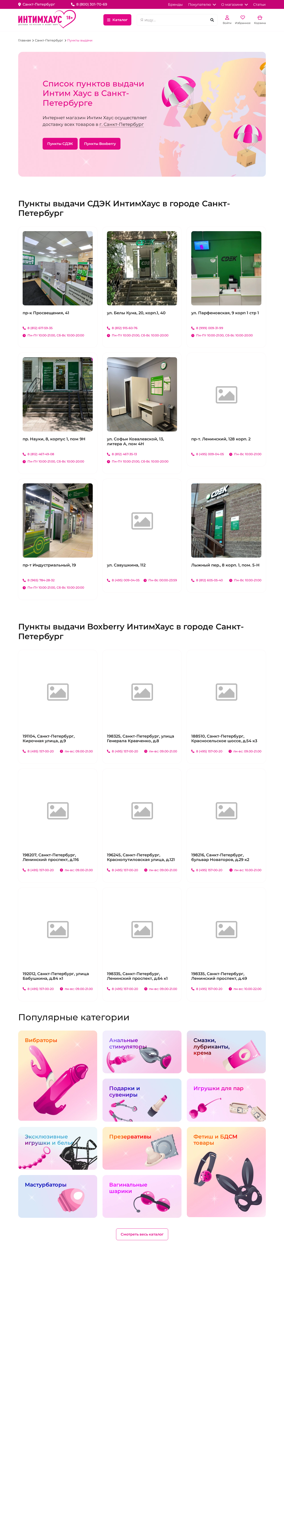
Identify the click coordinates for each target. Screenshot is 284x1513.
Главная (25, 40)
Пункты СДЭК (60, 144)
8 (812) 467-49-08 (41, 454)
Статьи (259, 4)
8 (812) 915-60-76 (125, 328)
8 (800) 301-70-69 (91, 4)
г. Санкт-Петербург (121, 124)
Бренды (175, 4)
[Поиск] (212, 20)
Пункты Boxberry (100, 144)
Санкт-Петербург (49, 40)
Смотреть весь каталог (142, 1234)
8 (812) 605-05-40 (209, 580)
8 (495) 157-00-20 (41, 751)
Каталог (120, 20)
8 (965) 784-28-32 (41, 580)
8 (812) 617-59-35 (40, 328)
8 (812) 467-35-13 (124, 454)
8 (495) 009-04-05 (210, 454)
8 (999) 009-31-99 (209, 328)
